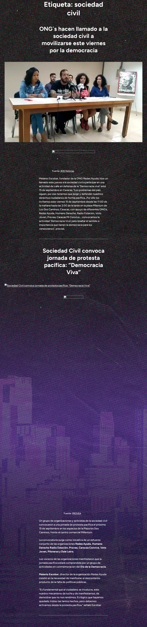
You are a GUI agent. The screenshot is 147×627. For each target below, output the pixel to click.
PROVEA (76, 513)
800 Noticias (67, 171)
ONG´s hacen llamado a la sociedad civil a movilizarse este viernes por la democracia (73, 39)
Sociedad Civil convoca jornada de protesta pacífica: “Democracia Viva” (74, 261)
